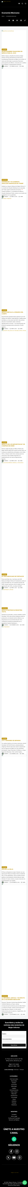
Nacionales (4, 179)
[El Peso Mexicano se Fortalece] (14, 517)
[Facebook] (9, 20)
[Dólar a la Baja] (14, 810)
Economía (4, 49)
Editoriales (14, 1086)
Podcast (14, 1103)
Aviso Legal (14, 1116)
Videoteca (14, 1105)
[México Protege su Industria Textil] (14, 598)
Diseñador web (6, 1166)
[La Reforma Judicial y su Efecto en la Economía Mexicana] (14, 939)
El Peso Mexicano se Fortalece (13, 576)
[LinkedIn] (21, 20)
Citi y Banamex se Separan (11, 740)
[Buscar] (22, 3)
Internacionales (14, 1079)
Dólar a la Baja (7, 869)
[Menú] (25, 3)
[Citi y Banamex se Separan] (14, 682)
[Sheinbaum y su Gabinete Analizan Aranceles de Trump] (14, 123)
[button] (24, 1182)
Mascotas (14, 1093)
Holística (14, 1101)
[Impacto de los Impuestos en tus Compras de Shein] (14, 385)
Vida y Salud (14, 1092)
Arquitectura (14, 1095)
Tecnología (14, 1097)
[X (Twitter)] (13, 20)
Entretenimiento (14, 1090)
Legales (14, 1088)
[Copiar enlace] (25, 20)
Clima (14, 1099)
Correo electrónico (7, 1039)
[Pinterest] (17, 20)
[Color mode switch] (19, 3)
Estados (14, 1082)
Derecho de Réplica (14, 1120)
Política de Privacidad (14, 1118)
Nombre (4, 1033)
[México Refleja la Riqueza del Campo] (14, 253)
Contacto (14, 1114)
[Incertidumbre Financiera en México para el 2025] (14, 39)
